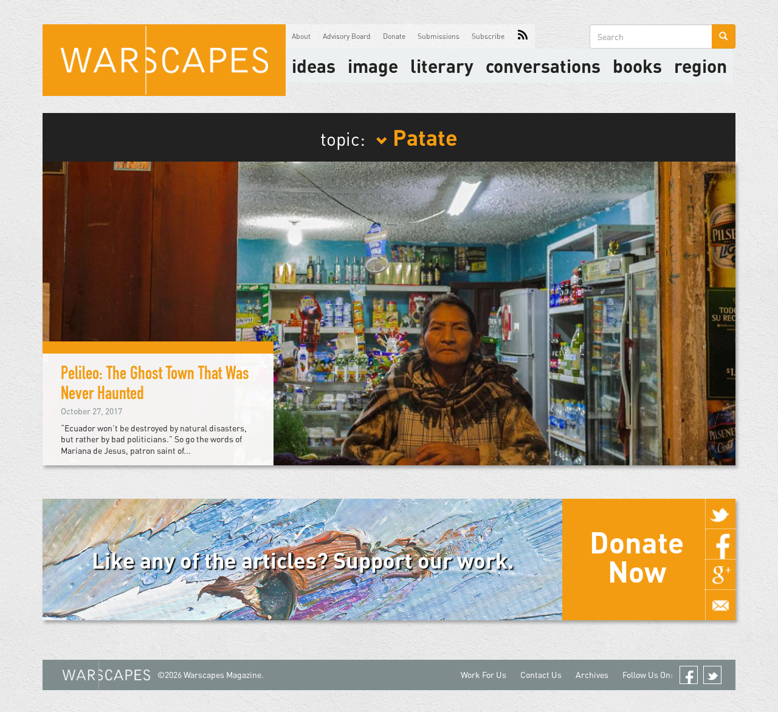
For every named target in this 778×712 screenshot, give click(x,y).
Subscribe (488, 36)
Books (637, 66)
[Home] (164, 60)
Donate (394, 36)
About (301, 36)
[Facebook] (720, 544)
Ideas (314, 66)
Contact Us (541, 674)
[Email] (720, 605)
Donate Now (637, 556)
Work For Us (483, 674)
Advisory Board (347, 36)
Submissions (439, 36)
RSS (523, 36)
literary (441, 66)
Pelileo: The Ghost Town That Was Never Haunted (155, 385)
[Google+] (720, 575)
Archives (592, 674)
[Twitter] (720, 514)
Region (700, 66)
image (373, 66)
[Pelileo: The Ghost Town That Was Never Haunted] (389, 312)
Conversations (543, 66)
